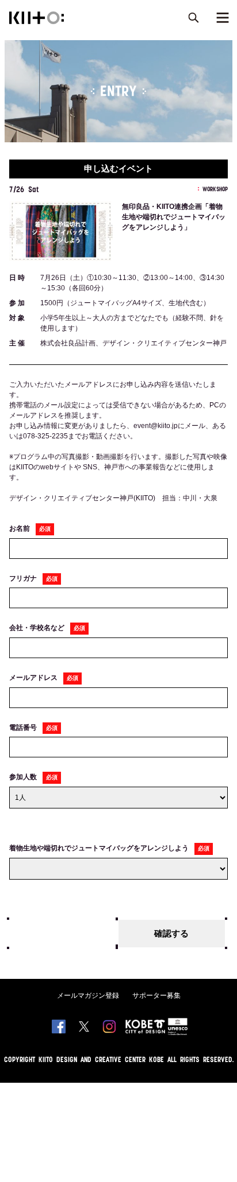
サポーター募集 (156, 996)
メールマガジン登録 (88, 996)
